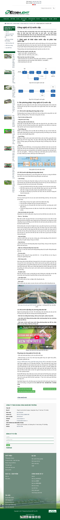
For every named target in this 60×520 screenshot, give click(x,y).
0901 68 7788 (20, 426)
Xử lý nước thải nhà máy (49, 389)
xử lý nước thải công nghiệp (24, 519)
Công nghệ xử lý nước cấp (27, 23)
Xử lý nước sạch (35, 490)
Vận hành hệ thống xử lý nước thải (26, 391)
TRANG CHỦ (6, 18)
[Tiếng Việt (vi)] (33, 4)
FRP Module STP (9, 500)
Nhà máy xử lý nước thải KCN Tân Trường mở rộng (14, 136)
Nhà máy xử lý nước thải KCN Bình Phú (13, 186)
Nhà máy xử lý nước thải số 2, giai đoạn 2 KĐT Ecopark (14, 91)
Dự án (17, 18)
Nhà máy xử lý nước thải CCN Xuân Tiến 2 (13, 106)
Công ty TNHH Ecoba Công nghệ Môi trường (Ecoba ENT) (31, 361)
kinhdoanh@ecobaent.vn (22, 420)
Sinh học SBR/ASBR (36, 483)
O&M (33, 465)
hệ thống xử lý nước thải (36, 519)
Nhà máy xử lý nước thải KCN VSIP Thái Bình (13, 61)
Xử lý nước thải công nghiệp (24, 389)
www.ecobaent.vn (21, 418)
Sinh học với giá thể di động (9, 40)
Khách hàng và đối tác (10, 462)
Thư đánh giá (8, 465)
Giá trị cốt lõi (8, 469)
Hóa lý (7, 31)
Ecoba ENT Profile (9, 497)
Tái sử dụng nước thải (37, 492)
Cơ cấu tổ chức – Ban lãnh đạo (12, 460)
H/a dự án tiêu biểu (9, 502)
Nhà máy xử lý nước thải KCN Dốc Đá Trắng (13, 76)
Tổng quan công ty (9, 458)
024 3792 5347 (20, 412)
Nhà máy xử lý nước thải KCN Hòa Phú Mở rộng (13, 171)
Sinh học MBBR (35, 481)
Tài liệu (50, 18)
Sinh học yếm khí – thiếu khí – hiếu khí (9, 35)
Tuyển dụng (44, 18)
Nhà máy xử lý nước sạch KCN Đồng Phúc (13, 121)
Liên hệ (55, 18)
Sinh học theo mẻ (10, 43)
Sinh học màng (9, 45)
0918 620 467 (20, 416)
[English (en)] (35, 4)
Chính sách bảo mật (10, 467)
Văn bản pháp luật (9, 507)
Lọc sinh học (9, 47)
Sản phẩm (7, 478)
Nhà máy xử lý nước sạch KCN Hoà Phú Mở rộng (13, 153)
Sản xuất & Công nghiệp (37, 459)
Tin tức (38, 18)
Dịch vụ (7, 476)
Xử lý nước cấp (35, 463)
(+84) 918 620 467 (37, 3)
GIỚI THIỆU (12, 18)
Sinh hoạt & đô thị (36, 461)
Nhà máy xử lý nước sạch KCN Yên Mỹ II (27, 305)
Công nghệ (16, 23)
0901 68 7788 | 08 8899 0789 (23, 414)
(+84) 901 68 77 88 (36, 1)
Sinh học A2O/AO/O (36, 478)
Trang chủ (9, 23)
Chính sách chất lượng (10, 504)
